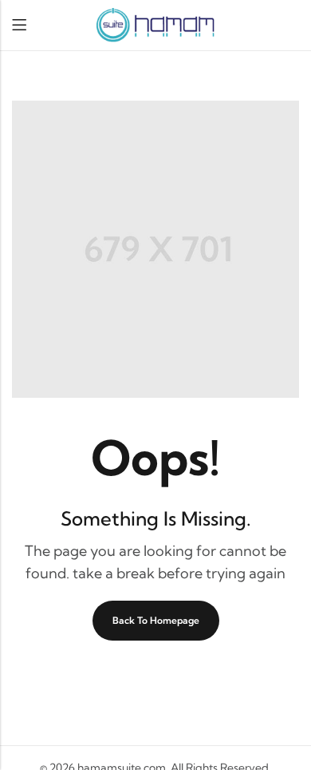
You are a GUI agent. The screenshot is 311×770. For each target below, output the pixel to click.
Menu (19, 25)
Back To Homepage (155, 620)
